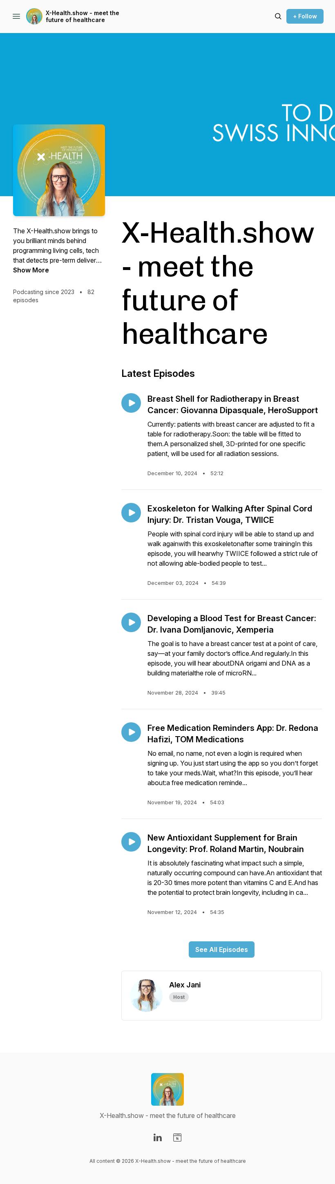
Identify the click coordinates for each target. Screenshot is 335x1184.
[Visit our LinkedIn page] (158, 1137)
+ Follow (305, 16)
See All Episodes (221, 949)
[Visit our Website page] (177, 1137)
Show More (31, 270)
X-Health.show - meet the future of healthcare (82, 16)
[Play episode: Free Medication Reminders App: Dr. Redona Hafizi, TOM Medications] (131, 732)
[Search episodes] (278, 16)
